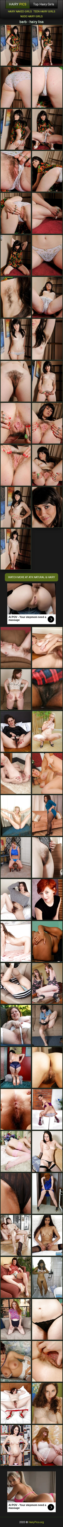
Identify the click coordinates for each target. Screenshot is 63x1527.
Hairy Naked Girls (20, 11)
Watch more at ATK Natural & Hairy (31, 577)
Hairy (17, 4)
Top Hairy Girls (43, 4)
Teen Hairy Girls (44, 11)
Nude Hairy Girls (31, 16)
